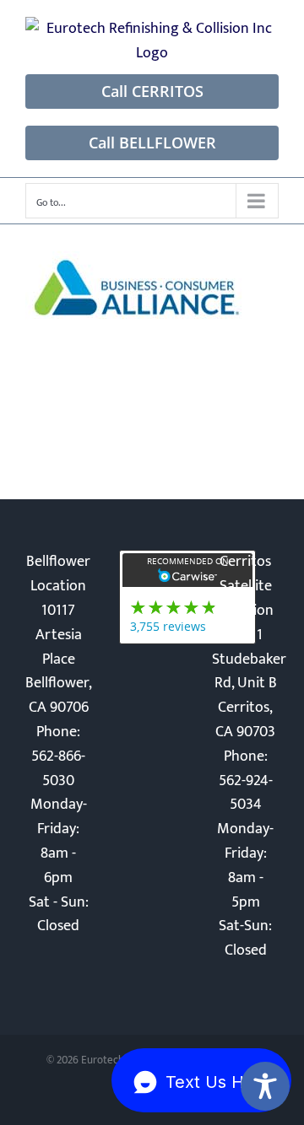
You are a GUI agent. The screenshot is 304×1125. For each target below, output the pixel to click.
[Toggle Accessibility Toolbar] (265, 1086)
